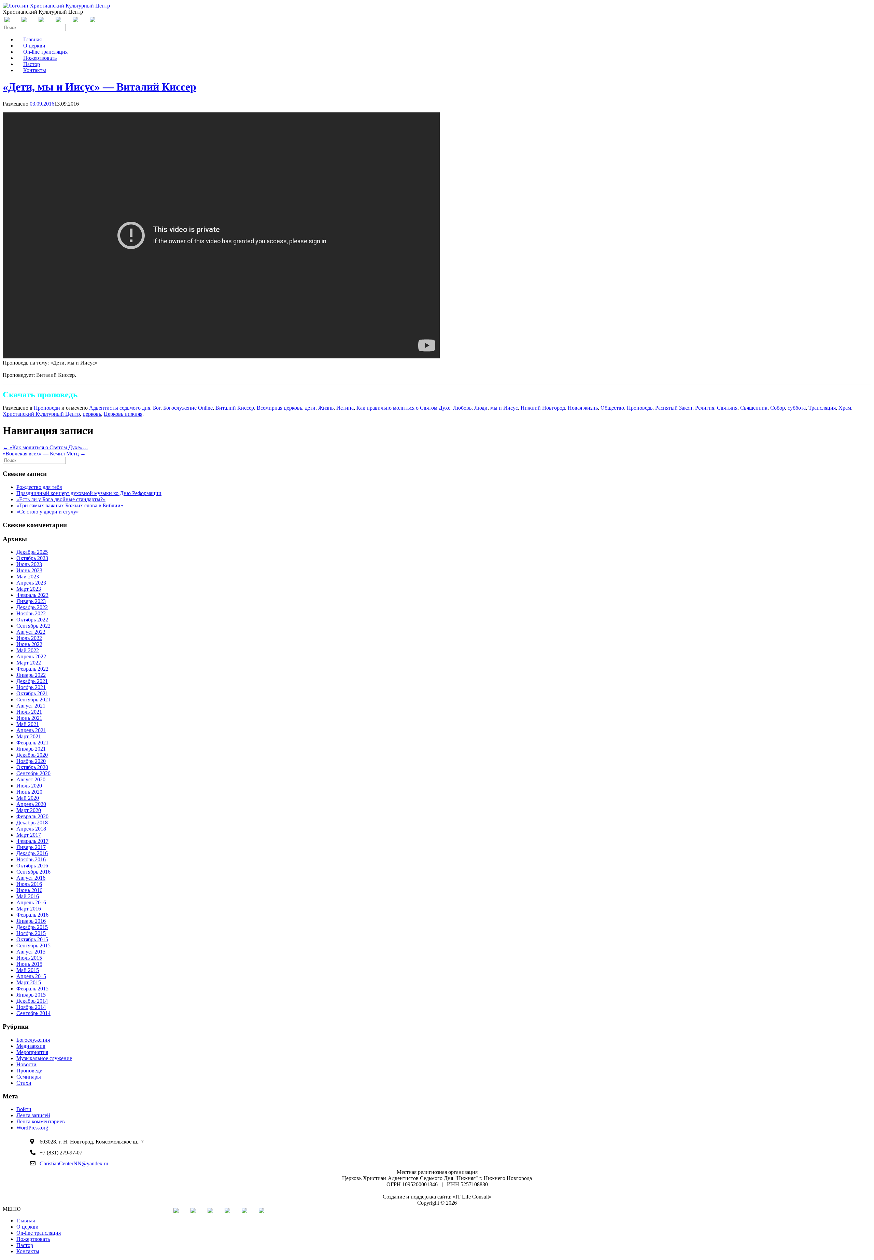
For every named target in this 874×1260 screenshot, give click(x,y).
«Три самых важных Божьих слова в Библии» (69, 505)
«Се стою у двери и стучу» (47, 512)
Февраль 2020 (32, 816)
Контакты (34, 70)
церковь (92, 414)
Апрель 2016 (31, 902)
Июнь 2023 (29, 570)
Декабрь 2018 (32, 822)
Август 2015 (30, 952)
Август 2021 (30, 706)
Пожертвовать (33, 1239)
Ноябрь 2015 (31, 933)
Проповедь (639, 408)
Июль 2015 (29, 958)
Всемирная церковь (279, 408)
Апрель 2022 (31, 656)
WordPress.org (32, 1128)
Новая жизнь (583, 408)
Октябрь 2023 (32, 558)
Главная (25, 1220)
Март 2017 (28, 835)
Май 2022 (27, 650)
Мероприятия (32, 1052)
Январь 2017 (31, 847)
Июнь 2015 (29, 964)
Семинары (28, 1077)
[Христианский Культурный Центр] (56, 6)
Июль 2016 (29, 884)
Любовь (462, 408)
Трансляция (822, 408)
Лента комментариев (40, 1121)
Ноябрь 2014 (31, 1007)
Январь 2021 (31, 749)
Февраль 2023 (32, 595)
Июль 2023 (29, 564)
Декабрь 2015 (32, 927)
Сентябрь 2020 (33, 773)
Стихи (23, 1083)
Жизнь (326, 408)
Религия (704, 408)
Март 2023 (28, 589)
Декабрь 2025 (32, 552)
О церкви (27, 1227)
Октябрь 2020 (32, 767)
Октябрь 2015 (32, 939)
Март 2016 (28, 909)
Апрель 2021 (31, 730)
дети (310, 408)
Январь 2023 (31, 601)
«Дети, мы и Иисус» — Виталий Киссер (99, 87)
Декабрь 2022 (32, 607)
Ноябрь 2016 (31, 859)
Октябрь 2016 (32, 865)
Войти (23, 1109)
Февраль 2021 (32, 742)
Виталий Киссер (234, 408)
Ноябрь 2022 (31, 613)
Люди (481, 408)
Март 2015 (28, 982)
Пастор (24, 1245)
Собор (777, 408)
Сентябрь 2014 (33, 1013)
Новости (26, 1064)
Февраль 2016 (32, 915)
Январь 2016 (31, 921)
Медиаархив (30, 1046)
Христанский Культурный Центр (41, 414)
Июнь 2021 (29, 718)
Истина (345, 408)
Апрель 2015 (31, 976)
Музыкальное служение (44, 1058)
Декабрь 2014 (32, 1001)
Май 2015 (27, 970)
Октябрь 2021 (32, 693)
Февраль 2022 (32, 669)
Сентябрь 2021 (33, 699)
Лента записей (33, 1115)
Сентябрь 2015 (33, 945)
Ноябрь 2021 (31, 687)
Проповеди (47, 408)
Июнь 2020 (29, 792)
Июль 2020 (29, 786)
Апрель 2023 (31, 583)
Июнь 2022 (29, 644)
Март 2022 (28, 663)
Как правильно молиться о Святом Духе (403, 408)
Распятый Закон (673, 408)
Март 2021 (28, 736)
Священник (753, 408)
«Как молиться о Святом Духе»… (45, 447)
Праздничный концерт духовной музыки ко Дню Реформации (88, 493)
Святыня (727, 408)
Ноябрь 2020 (31, 761)
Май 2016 (27, 896)
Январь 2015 (31, 995)
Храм (844, 408)
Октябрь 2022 (32, 619)
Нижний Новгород (543, 408)
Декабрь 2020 (32, 755)
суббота (797, 408)
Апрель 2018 (31, 829)
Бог (156, 408)
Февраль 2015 (32, 988)
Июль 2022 (29, 638)
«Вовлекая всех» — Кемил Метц (44, 453)
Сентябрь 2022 (33, 626)
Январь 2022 (31, 675)
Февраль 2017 (32, 841)
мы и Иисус (504, 408)
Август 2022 (30, 632)
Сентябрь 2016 (33, 872)
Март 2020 (28, 810)
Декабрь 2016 (32, 853)
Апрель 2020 (31, 804)
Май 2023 (27, 576)
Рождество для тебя (39, 487)
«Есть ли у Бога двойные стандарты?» (60, 499)
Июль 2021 (29, 712)
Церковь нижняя (123, 414)
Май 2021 (27, 724)
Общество (612, 408)
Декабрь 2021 (32, 681)
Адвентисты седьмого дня (119, 408)
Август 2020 (30, 779)
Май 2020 (27, 798)
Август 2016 (30, 878)
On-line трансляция (38, 1233)
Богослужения (33, 1040)
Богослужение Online (188, 408)
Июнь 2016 (29, 890)
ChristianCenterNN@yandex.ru (74, 1163)
